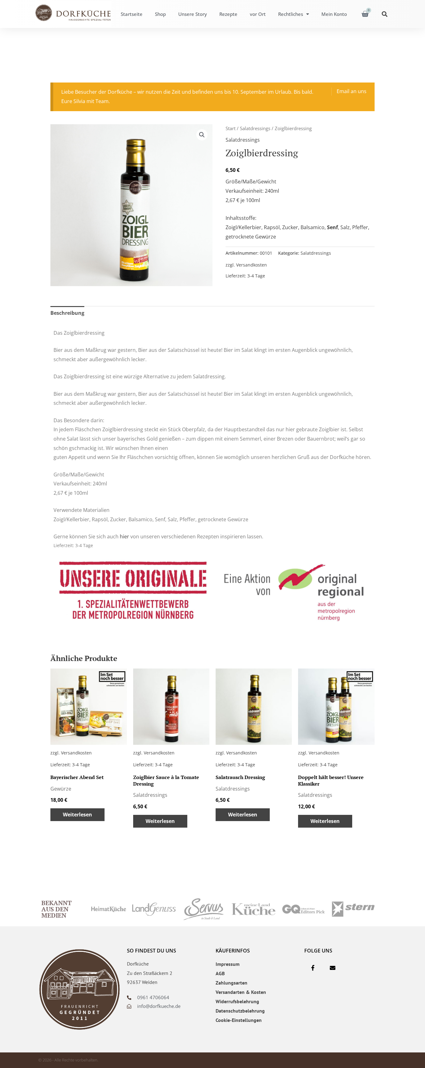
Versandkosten (251, 265)
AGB (220, 973)
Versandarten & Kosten (241, 992)
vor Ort (258, 14)
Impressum (228, 964)
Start (231, 128)
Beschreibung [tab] (67, 313)
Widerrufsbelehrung (237, 1001)
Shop (160, 14)
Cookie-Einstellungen (239, 1020)
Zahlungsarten (231, 983)
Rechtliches (290, 14)
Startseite (131, 14)
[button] (385, 14)
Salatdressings (255, 128)
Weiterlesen (77, 814)
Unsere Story (192, 14)
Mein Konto (334, 14)
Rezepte (228, 14)
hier (124, 536)
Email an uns (352, 91)
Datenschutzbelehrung (240, 1011)
